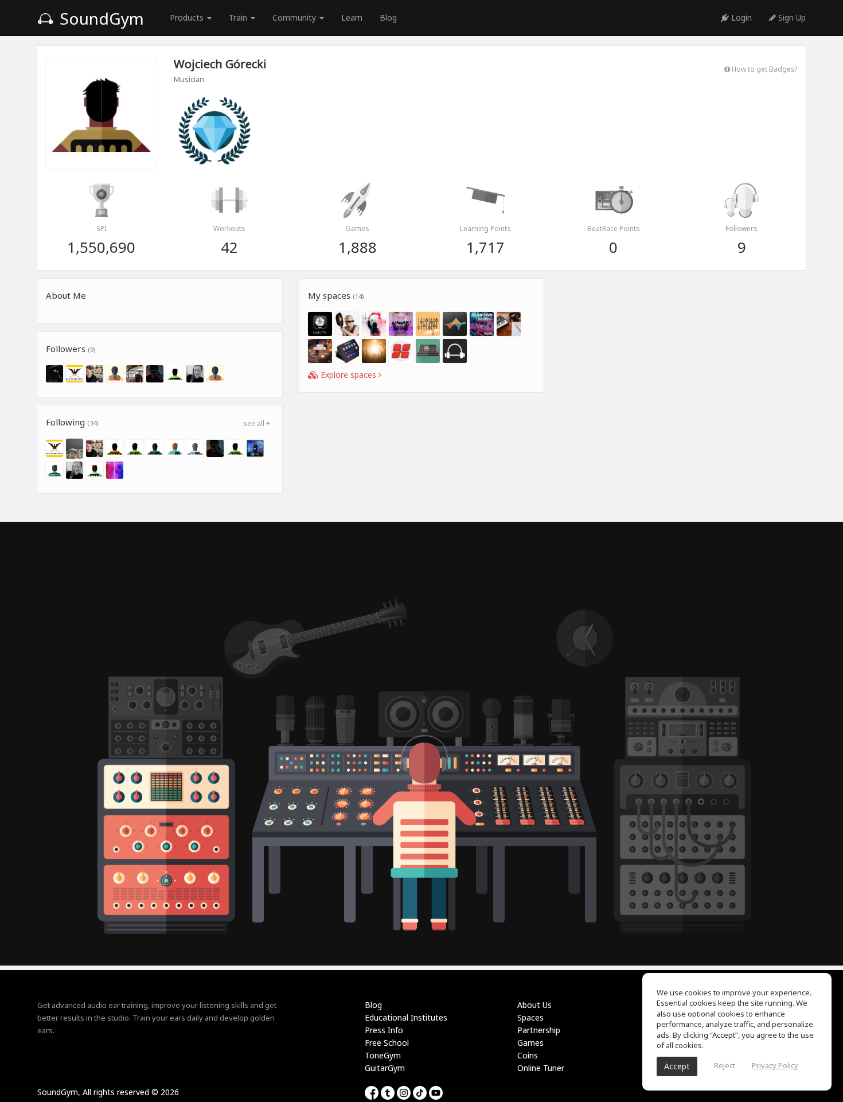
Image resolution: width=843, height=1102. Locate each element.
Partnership (538, 1030)
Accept (677, 1066)
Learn (351, 17)
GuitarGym (385, 1067)
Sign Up (791, 17)
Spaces (530, 1017)
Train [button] (239, 17)
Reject (724, 1065)
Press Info (384, 1030)
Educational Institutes (406, 1017)
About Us (534, 1004)
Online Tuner (540, 1067)
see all (254, 423)
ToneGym (383, 1055)
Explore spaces (348, 374)
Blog (388, 17)
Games (530, 1042)
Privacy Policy (775, 1065)
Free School (387, 1042)
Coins (527, 1055)
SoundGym (100, 18)
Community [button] (295, 17)
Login (740, 17)
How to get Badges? (763, 68)
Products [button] (188, 17)
